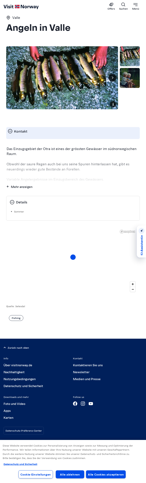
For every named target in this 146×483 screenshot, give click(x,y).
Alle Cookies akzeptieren (106, 474)
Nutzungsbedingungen (20, 379)
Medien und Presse (87, 379)
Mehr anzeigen (21, 187)
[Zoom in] (132, 284)
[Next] (112, 78)
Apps (7, 410)
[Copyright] (113, 104)
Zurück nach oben (18, 347)
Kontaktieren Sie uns (88, 365)
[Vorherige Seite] (12, 78)
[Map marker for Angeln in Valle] (73, 257)
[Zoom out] (132, 289)
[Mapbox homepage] (127, 232)
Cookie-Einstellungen (35, 474)
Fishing (16, 317)
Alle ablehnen (70, 474)
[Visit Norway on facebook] (75, 403)
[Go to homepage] (26, 6)
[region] (73, 461)
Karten (8, 417)
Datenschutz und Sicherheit (23, 386)
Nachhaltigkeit (14, 372)
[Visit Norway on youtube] (91, 403)
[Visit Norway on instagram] (83, 403)
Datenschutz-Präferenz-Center (24, 430)
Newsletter (81, 372)
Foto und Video (14, 403)
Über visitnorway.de (18, 365)
